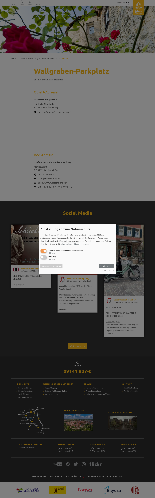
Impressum (85, 244)
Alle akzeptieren (106, 266)
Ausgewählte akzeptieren (51, 266)
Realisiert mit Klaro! (108, 271)
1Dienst (51, 253)
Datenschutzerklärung (70, 244)
